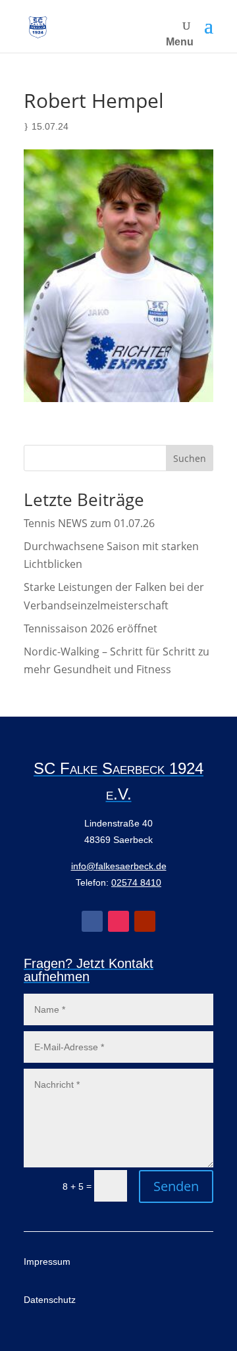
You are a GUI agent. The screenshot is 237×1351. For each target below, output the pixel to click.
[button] (208, 26)
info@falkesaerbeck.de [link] (119, 866)
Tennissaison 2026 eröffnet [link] (90, 628)
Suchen (189, 458)
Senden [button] (176, 1186)
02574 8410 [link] (136, 882)
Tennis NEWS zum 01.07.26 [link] (89, 523)
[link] (37, 26)
